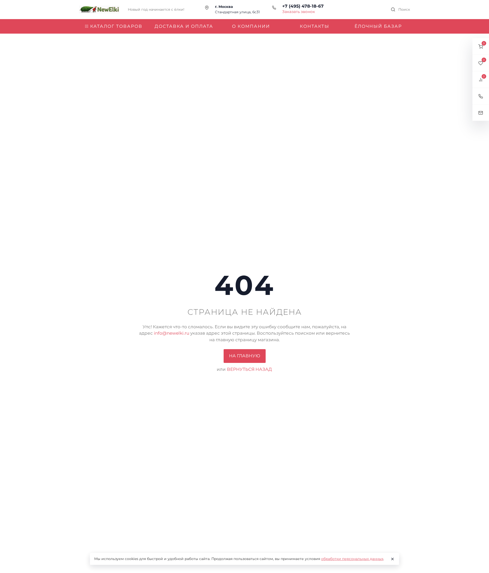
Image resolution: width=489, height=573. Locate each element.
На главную (244, 355)
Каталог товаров (116, 26)
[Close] (392, 559)
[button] (480, 46)
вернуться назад (249, 369)
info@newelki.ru (171, 333)
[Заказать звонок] (480, 96)
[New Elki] (99, 9)
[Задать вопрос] (480, 112)
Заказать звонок (298, 11)
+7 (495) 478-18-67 (303, 6)
